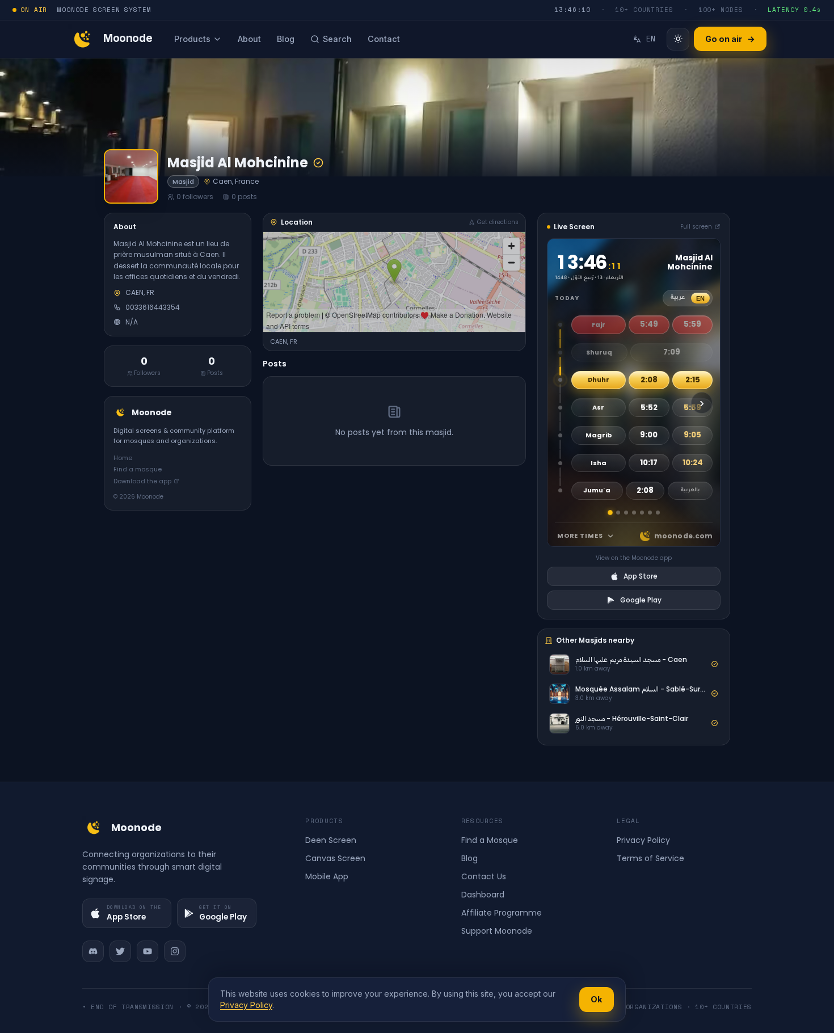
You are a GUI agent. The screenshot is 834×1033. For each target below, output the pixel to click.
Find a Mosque (489, 840)
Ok (597, 999)
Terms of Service (650, 858)
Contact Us (483, 876)
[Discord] (93, 951)
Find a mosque (137, 469)
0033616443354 (152, 307)
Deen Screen (330, 840)
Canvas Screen (335, 858)
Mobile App (326, 876)
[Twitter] (120, 951)
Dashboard (482, 894)
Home (122, 457)
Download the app (142, 481)
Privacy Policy (643, 840)
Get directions (498, 222)
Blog (469, 858)
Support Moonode (496, 931)
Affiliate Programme (501, 912)
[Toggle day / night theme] (678, 39)
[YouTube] (147, 951)
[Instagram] (175, 951)
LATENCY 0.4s (795, 9)
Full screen (696, 226)
